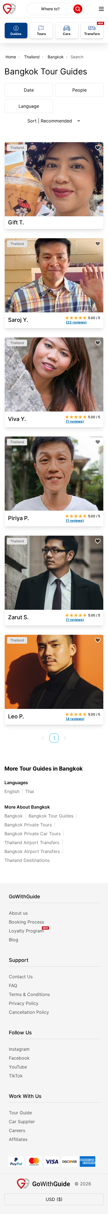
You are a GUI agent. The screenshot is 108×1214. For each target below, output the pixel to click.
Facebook (19, 1058)
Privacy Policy (23, 1003)
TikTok (16, 1075)
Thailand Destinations (27, 860)
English (11, 791)
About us (18, 913)
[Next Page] (65, 738)
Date (29, 90)
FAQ (13, 985)
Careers (17, 1130)
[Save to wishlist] (97, 147)
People (79, 90)
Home (11, 56)
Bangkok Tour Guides (51, 816)
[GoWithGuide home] (9, 9)
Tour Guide (20, 1112)
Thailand (32, 56)
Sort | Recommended (49, 121)
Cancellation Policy (29, 1012)
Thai (29, 791)
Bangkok (56, 56)
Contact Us (21, 976)
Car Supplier (22, 1121)
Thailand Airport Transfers (31, 842)
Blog (13, 939)
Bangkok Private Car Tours (32, 833)
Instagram (19, 1049)
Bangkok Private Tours (28, 824)
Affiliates (18, 1139)
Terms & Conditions (29, 994)
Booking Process (26, 922)
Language (29, 106)
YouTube (18, 1067)
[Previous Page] (42, 738)
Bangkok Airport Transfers (32, 851)
